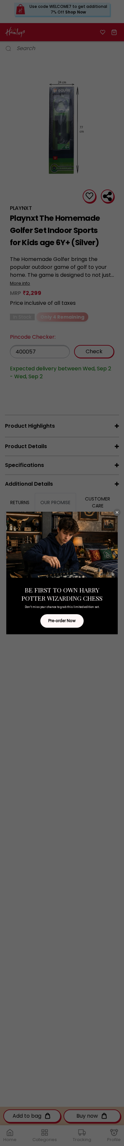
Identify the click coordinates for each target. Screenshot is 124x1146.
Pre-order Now (62, 620)
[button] (117, 512)
